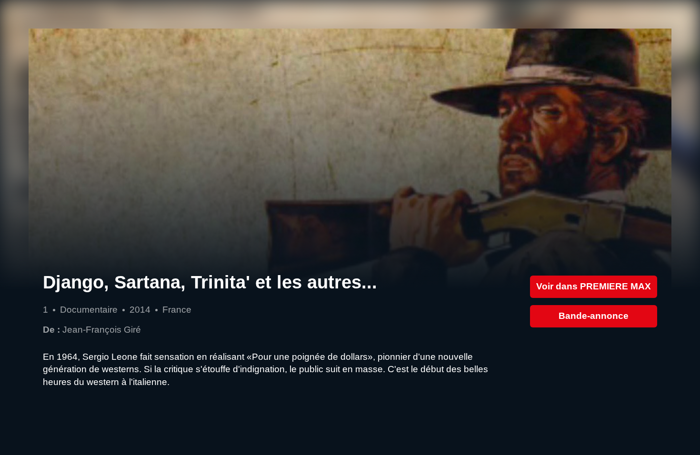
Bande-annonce (594, 316)
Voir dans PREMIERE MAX (593, 286)
